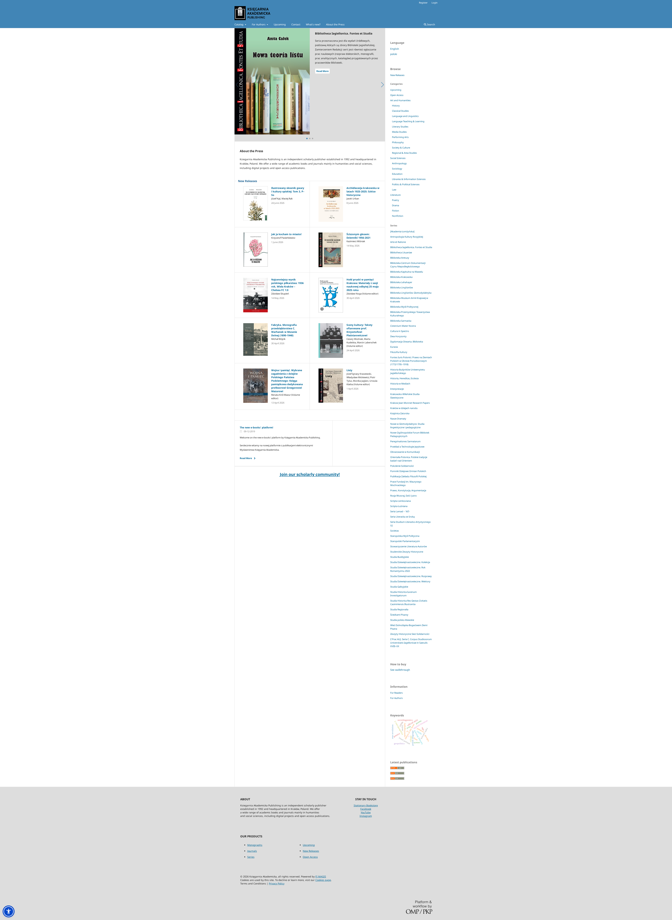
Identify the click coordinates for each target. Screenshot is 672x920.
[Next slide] (382, 84)
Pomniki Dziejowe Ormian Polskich (408, 471)
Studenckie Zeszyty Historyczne (406, 551)
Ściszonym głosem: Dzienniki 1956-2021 (358, 235)
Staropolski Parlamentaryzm (405, 541)
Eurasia (394, 346)
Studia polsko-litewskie (402, 620)
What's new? (313, 24)
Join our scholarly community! (310, 474)
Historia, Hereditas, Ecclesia (404, 378)
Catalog (239, 24)
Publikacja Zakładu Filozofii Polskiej (408, 476)
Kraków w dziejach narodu (404, 408)
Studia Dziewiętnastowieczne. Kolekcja (410, 562)
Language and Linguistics (405, 116)
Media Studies (399, 131)
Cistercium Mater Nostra (403, 325)
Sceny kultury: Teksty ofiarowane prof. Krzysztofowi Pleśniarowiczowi (359, 330)
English (394, 48)
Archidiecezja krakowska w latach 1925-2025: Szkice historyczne (362, 191)
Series (250, 857)
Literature (395, 194)
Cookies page (323, 880)
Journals (252, 851)
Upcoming (280, 24)
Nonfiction (397, 215)
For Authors (259, 24)
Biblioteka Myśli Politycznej (404, 306)
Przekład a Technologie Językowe (407, 446)
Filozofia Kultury (398, 352)
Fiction (395, 210)
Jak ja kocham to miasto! (286, 234)
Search (430, 24)
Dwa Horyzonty (398, 336)
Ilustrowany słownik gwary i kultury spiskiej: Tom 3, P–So (287, 191)
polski (393, 54)
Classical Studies (400, 110)
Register (423, 2)
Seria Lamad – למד (399, 511)
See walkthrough (400, 669)
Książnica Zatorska (399, 413)
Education (397, 173)
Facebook (365, 809)
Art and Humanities (400, 100)
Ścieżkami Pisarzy (399, 614)
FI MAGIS (320, 876)
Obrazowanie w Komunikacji (405, 451)
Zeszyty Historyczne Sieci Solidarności (409, 634)
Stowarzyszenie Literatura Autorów (408, 546)
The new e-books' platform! (256, 427)
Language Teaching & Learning (408, 121)
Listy (349, 370)
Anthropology (399, 163)
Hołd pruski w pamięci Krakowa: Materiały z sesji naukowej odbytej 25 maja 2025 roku (362, 285)
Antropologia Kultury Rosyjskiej (406, 236)
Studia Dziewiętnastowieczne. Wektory (410, 581)
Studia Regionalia (399, 609)
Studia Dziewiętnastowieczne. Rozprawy (411, 576)
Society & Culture (401, 147)
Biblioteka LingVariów (401, 287)
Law (394, 189)
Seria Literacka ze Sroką (402, 516)
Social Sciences (397, 158)
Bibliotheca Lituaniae (401, 252)
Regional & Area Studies (404, 152)
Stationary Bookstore (366, 805)
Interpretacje (397, 388)
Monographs (254, 845)
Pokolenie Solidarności (402, 465)
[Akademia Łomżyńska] (402, 231)
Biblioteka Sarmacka (400, 320)
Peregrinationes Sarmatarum (405, 441)
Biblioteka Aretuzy (399, 257)
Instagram (366, 816)
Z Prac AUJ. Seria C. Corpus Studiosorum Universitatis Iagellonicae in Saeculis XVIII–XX (411, 643)
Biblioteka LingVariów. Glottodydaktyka (410, 292)
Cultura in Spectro (399, 331)
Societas (394, 530)
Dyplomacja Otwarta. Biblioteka (406, 341)
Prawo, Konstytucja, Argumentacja (408, 490)
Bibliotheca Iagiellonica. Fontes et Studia (411, 247)
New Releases (397, 75)
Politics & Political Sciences (405, 184)
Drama (395, 205)
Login (435, 2)
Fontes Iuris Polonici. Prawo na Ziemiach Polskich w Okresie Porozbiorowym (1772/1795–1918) (411, 361)
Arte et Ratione (398, 242)
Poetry (395, 200)
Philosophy (398, 142)
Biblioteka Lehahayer (401, 282)
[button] (9, 911)
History (396, 105)
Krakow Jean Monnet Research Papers (410, 402)
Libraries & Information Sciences (409, 179)
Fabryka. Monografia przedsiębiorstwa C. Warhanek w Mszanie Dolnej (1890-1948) (284, 330)
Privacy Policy (276, 883)
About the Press (335, 24)
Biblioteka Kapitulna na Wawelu (406, 271)
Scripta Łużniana (398, 506)
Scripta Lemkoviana (400, 500)
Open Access (396, 95)
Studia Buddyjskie (399, 556)
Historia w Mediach (400, 383)
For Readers (396, 692)
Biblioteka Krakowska (401, 277)
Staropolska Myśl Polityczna (404, 535)
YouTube (366, 812)
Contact (295, 24)
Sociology (397, 168)
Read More (322, 71)
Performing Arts (400, 137)
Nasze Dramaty (398, 418)
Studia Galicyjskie (399, 586)
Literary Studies (400, 126)
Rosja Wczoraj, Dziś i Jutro (403, 495)
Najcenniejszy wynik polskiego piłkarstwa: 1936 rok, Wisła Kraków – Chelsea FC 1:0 (287, 285)
